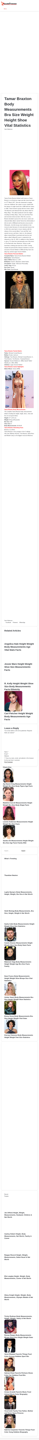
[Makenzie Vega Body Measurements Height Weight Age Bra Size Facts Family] (10, 960)
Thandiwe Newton (11, 875)
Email (6, 754)
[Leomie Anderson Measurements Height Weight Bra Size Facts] (9, 819)
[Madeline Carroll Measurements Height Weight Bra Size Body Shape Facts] (8, 800)
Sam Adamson (8, 129)
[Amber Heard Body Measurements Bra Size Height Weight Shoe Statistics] (10, 995)
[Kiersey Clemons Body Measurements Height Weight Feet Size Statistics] (11, 1033)
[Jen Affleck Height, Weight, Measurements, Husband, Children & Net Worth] (14, 1210)
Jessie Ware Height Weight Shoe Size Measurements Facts (18, 667)
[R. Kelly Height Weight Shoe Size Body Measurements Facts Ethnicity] (13, 681)
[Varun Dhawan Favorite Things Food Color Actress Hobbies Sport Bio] (9, 1352)
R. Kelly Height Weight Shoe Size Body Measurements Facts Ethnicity (18, 686)
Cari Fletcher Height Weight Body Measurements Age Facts (18, 716)
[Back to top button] (0, 1437)
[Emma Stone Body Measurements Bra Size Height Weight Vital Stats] (10, 1014)
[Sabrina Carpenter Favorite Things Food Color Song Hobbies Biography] (10, 1427)
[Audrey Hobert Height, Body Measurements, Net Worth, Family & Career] (14, 1232)
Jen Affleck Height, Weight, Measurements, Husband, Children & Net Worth (18, 1215)
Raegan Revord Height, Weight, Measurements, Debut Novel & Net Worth (17, 1257)
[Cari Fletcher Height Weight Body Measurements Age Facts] (13, 711)
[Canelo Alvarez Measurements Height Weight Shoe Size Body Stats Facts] (10, 941)
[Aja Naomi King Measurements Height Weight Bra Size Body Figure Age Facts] (8, 782)
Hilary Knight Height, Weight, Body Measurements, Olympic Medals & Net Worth (18, 1297)
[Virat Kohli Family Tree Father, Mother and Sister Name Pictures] (10, 1409)
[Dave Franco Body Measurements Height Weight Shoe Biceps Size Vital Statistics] (9, 974)
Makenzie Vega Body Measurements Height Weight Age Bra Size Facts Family (17, 964)
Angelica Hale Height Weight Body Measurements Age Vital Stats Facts (19, 647)
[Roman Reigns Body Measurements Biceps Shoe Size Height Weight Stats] (10, 1333)
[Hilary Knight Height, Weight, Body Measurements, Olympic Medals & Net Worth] (14, 1293)
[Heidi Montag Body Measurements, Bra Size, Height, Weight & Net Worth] (14, 909)
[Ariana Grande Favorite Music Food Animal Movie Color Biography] (9, 1390)
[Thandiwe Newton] (14, 873)
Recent (6, 1194)
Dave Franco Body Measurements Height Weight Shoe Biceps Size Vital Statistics (18, 978)
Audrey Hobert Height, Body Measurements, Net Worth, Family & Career (18, 1236)
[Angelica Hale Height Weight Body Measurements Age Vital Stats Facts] (13, 641)
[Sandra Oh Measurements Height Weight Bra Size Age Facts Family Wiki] (9, 838)
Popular (6, 1196)
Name (6, 752)
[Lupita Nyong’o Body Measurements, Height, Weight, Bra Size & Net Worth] (14, 890)
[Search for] (37, 8)
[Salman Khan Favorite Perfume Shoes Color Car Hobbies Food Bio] (9, 1371)
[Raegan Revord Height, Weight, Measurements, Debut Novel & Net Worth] (14, 1253)
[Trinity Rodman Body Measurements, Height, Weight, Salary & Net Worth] (14, 1314)
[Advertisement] (19, 31)
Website (6, 756)
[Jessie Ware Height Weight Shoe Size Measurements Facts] (13, 661)
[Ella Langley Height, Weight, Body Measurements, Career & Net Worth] (14, 1274)
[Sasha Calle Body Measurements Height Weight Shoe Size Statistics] (10, 922)
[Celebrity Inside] (9, 3)
